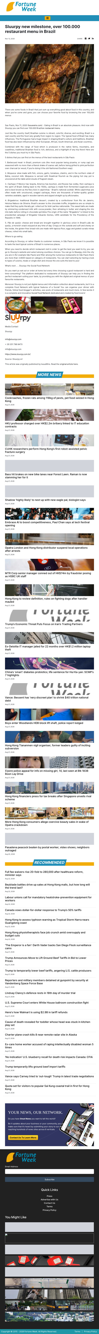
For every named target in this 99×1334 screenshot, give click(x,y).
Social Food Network (40, 293)
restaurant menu (52, 128)
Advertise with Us (49, 1199)
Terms (50, 1206)
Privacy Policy (49, 1210)
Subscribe (49, 1179)
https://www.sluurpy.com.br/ (18, 354)
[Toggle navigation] (47, 18)
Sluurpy (78, 252)
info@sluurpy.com (13, 339)
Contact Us (49, 1203)
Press (49, 1196)
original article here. (69, 364)
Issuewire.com (35, 125)
